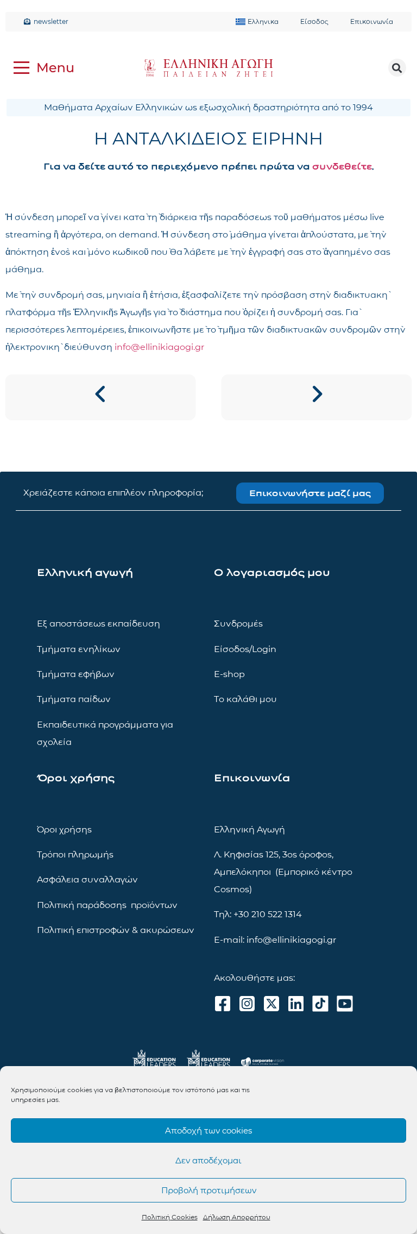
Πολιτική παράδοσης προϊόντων (107, 905)
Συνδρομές (238, 623)
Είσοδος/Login (245, 649)
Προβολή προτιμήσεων (208, 1190)
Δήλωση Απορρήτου (236, 1217)
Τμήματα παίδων (74, 699)
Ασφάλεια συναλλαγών (87, 879)
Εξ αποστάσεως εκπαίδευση (98, 623)
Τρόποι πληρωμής (75, 854)
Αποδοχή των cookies (208, 1130)
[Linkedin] (296, 1003)
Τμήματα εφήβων (76, 674)
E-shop (229, 674)
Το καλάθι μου (245, 699)
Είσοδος (314, 21)
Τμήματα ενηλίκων (79, 649)
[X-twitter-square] (271, 1003)
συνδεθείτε (342, 166)
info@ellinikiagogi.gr (159, 347)
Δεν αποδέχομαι (208, 1160)
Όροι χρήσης (64, 829)
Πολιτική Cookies (170, 1217)
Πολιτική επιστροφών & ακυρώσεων (115, 930)
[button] (397, 68)
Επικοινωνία (371, 21)
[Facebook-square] (222, 1003)
